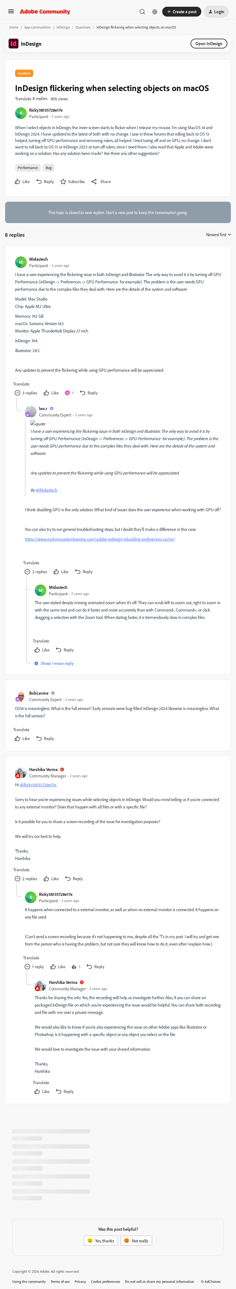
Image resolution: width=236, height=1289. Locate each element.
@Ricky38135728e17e (38, 784)
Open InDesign (208, 43)
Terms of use (60, 1281)
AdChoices (213, 1281)
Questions (83, 27)
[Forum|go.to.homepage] (45, 12)
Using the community (29, 1281)
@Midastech (46, 490)
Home (13, 27)
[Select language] (155, 12)
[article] (117, 327)
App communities (37, 27)
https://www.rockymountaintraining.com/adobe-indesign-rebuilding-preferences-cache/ (100, 539)
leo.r (43, 408)
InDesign (63, 27)
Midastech (38, 259)
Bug (49, 167)
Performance (28, 167)
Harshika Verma (43, 769)
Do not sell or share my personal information (159, 1281)
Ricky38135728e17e (46, 110)
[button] (11, 13)
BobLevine (39, 693)
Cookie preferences (105, 1281)
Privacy (80, 1281)
